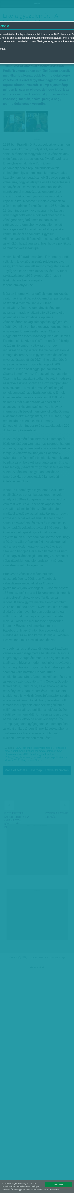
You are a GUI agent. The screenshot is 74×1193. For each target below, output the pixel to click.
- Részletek (54, 1189)
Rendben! (58, 1185)
